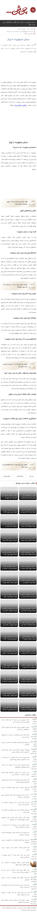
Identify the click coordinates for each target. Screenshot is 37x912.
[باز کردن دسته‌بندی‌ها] (33, 10)
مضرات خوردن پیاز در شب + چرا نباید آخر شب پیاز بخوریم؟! (15, 285)
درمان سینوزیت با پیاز (18, 39)
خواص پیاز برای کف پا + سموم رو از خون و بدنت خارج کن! (15, 365)
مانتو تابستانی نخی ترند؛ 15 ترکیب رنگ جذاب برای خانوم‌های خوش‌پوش (15, 766)
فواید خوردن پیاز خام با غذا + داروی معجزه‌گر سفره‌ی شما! (17, 203)
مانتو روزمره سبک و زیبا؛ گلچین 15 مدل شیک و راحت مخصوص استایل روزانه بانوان (15, 758)
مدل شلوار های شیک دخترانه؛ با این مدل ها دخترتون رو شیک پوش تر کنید (15, 871)
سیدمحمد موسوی (29, 31)
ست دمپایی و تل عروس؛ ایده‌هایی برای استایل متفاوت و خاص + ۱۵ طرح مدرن (15, 773)
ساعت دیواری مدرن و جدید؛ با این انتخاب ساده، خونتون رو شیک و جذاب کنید (15, 721)
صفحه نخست (30, 29)
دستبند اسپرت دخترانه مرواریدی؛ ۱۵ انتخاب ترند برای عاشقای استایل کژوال (15, 863)
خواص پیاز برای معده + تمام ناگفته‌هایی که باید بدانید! (14, 466)
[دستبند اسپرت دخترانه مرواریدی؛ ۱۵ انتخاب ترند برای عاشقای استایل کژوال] (33, 867)
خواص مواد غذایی (22, 29)
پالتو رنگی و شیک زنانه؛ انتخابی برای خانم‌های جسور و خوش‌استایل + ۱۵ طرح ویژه (15, 818)
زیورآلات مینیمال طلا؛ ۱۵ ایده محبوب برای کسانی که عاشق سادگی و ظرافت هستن (15, 751)
